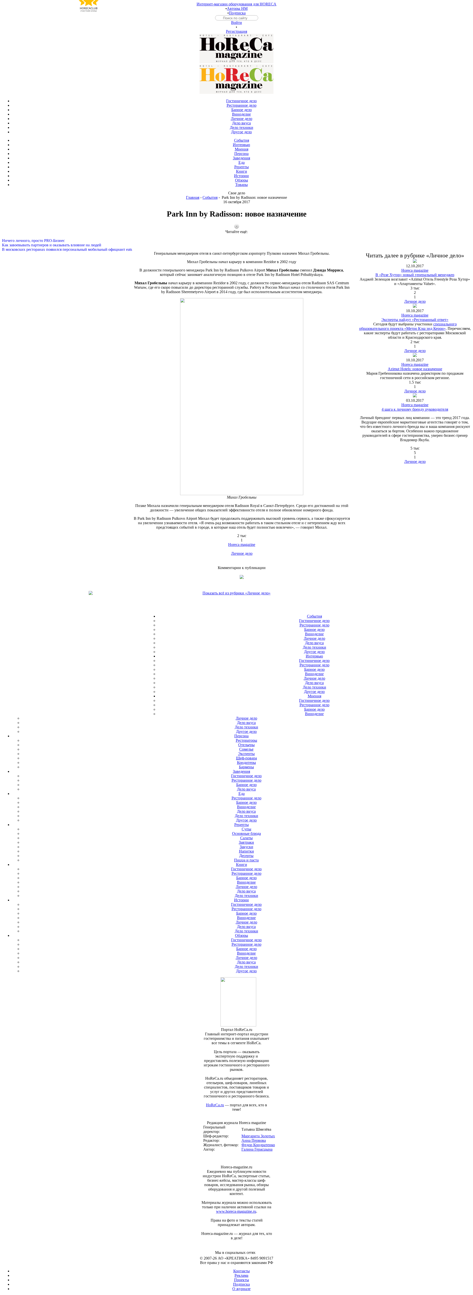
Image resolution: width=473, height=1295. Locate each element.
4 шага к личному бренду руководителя (415, 409)
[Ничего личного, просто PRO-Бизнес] (236, 236)
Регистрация (236, 31)
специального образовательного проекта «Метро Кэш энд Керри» (408, 326)
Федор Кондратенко (258, 1145)
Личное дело (242, 553)
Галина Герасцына (256, 1149)
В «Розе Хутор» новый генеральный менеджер (414, 275)
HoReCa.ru (215, 1105)
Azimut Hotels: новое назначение (415, 369)
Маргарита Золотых (258, 1136)
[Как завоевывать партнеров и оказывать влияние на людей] (236, 240)
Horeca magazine (241, 544)
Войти (236, 22)
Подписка (237, 13)
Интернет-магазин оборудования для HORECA (236, 4)
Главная (192, 197)
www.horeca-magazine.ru (236, 1211)
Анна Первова (253, 1140)
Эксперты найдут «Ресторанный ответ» (414, 320)
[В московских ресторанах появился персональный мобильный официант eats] (236, 245)
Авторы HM (237, 8)
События (210, 197)
